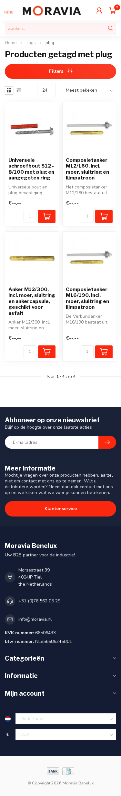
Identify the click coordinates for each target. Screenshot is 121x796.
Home (11, 43)
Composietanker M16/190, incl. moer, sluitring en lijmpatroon (87, 298)
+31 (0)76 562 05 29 (39, 601)
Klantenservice (61, 509)
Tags (31, 43)
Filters (57, 71)
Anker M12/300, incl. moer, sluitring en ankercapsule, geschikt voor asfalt (31, 301)
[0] (112, 10)
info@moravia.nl (35, 619)
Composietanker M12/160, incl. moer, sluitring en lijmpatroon (87, 169)
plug (49, 43)
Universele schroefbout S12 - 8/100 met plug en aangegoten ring (31, 169)
